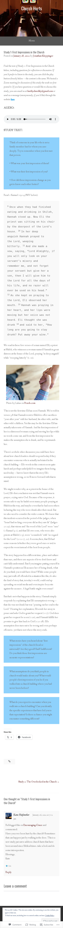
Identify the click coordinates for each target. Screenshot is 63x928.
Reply (8, 872)
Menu (31, 40)
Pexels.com (29, 403)
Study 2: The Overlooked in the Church (37, 781)
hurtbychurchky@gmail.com (40, 91)
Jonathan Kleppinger (43, 56)
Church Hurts (31, 8)
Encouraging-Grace (32, 825)
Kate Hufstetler (21, 815)
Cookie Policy (49, 915)
